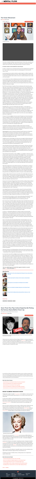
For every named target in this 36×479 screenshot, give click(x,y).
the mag (3, 19)
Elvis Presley (17, 435)
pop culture (23, 340)
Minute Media (16, 478)
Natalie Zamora (4, 313)
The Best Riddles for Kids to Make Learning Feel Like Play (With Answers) (15, 463)
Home (4, 467)
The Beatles (4, 442)
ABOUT (7, 473)
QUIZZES (7, 467)
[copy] (8, 21)
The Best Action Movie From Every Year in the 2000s (11, 458)
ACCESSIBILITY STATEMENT (21, 474)
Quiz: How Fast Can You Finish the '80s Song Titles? (11, 384)
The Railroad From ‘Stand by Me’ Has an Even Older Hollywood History (15, 464)
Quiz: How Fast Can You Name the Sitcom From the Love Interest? (14, 381)
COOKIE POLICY (8, 474)
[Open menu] (2, 1)
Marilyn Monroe (5, 410)
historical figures (17, 393)
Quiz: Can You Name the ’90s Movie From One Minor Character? (14, 386)
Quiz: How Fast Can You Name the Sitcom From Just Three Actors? (14, 387)
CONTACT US (13, 473)
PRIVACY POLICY (28, 473)
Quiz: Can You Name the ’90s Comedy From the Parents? (12, 383)
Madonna (14, 444)
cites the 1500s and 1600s (7, 402)
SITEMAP (27, 474)
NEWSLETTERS (19, 473)
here (6, 268)
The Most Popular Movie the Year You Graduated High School (13, 461)
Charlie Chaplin (26, 408)
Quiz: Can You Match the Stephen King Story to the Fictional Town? (14, 460)
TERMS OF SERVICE (13, 474)
